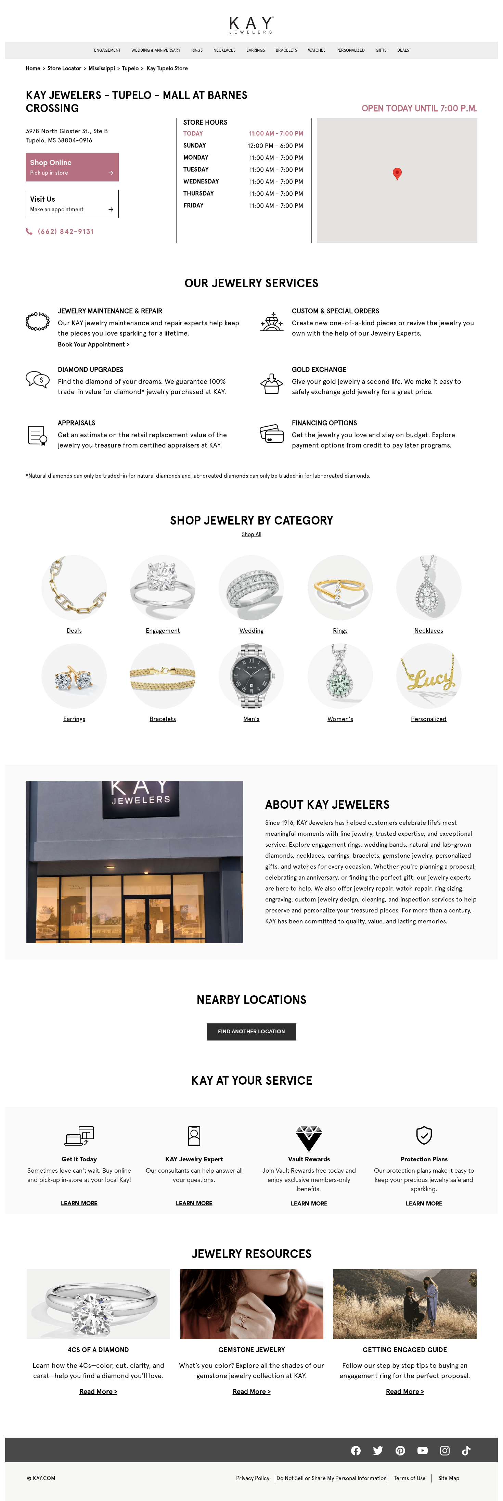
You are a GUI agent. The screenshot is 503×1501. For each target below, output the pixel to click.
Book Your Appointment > (93, 344)
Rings (197, 50)
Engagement (107, 50)
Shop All (251, 534)
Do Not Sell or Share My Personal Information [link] (331, 1478)
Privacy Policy (252, 1478)
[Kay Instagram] (445, 1450)
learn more (79, 1204)
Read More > (98, 1391)
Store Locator (64, 68)
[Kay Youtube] (422, 1450)
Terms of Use (410, 1478)
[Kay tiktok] (466, 1450)
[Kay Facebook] (356, 1450)
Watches (316, 50)
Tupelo (130, 68)
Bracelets (286, 50)
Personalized (350, 50)
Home (33, 68)
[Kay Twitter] (378, 1450)
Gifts (381, 50)
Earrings (255, 50)
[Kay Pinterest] (400, 1450)
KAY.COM (41, 1478)
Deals (403, 50)
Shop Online (51, 167)
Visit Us (56, 204)
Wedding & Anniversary (155, 50)
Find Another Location (251, 1032)
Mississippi (102, 68)
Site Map (449, 1478)
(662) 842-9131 (66, 231)
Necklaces (224, 50)
